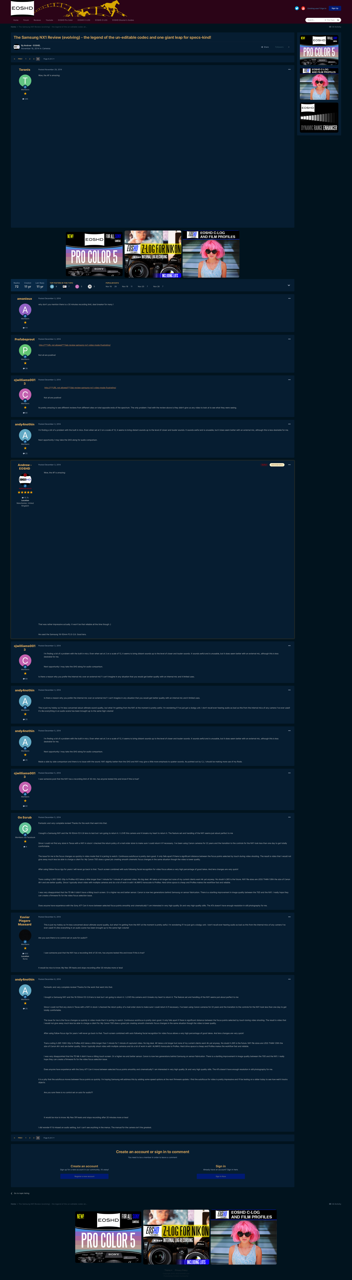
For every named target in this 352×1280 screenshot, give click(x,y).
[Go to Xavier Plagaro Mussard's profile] (25, 935)
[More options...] (289, 69)
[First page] (14, 59)
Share (266, 47)
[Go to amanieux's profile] (25, 310)
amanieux (24, 298)
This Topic (331, 20)
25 (26, 453)
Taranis (24, 69)
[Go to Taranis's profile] (25, 81)
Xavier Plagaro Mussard (24, 920)
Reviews (37, 20)
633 (26, 953)
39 (26, 368)
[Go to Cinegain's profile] (90, 286)
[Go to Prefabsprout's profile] (25, 350)
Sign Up (335, 8)
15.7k (26, 498)
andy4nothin (24, 424)
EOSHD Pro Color (65, 20)
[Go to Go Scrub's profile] (25, 828)
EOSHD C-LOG (84, 20)
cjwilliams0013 (24, 381)
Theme (167, 1270)
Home (15, 20)
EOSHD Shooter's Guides (123, 20)
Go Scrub (25, 817)
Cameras (46, 48)
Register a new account (84, 1176)
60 (26, 413)
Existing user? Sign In (317, 8)
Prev (20, 59)
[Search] (338, 20)
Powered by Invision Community (176, 1276)
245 (26, 99)
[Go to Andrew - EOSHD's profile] (17, 47)
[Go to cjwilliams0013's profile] (77, 286)
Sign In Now (221, 1176)
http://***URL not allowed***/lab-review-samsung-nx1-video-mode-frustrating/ (75, 345)
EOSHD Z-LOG (101, 20)
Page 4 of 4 (48, 59)
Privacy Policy (181, 1270)
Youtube (49, 20)
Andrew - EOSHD (32, 45)
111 (26, 328)
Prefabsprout (25, 339)
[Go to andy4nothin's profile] (52, 286)
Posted (50, 69)
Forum (26, 20)
